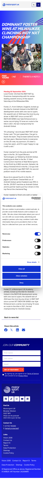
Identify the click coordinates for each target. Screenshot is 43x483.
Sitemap (6, 450)
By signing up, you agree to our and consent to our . (22, 375)
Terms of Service (33, 374)
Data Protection (9, 448)
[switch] (38, 240)
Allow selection (21, 276)
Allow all (21, 269)
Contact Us (7, 440)
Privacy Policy (23, 376)
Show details (32, 262)
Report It (6, 443)
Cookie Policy (8, 453)
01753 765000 (10, 426)
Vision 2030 (7, 438)
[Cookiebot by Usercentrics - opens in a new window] (31, 198)
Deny (21, 283)
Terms (5, 445)
